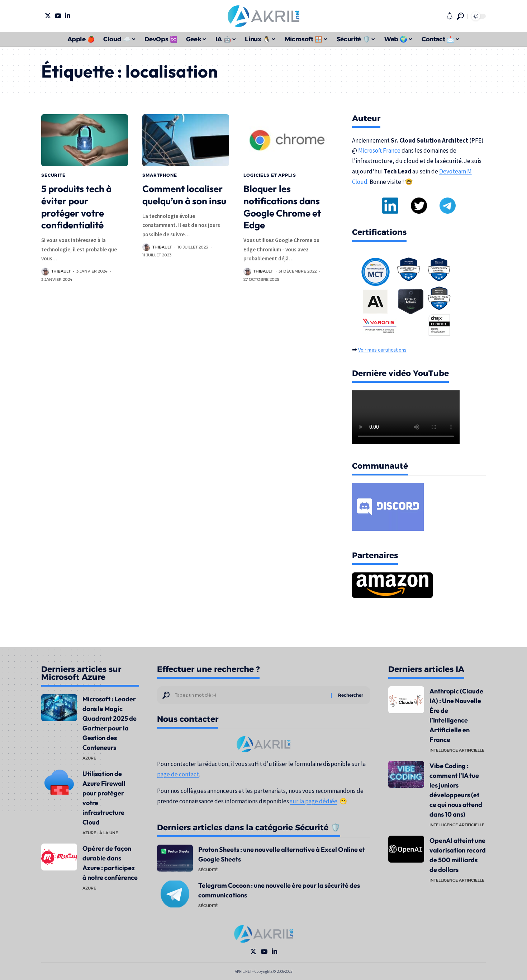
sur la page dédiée (313, 801)
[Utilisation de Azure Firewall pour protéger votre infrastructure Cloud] (59, 782)
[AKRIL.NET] (263, 16)
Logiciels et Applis (269, 175)
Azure (89, 758)
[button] (460, 16)
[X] (48, 16)
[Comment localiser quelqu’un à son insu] (185, 140)
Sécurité (53, 175)
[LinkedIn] (67, 16)
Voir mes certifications (382, 350)
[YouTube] (58, 16)
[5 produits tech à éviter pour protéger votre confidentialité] (84, 140)
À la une (108, 832)
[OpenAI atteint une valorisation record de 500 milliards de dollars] (406, 849)
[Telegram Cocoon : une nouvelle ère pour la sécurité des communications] (175, 894)
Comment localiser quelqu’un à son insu (184, 195)
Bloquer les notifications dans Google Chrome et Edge (282, 207)
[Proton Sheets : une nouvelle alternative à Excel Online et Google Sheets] (175, 858)
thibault (61, 271)
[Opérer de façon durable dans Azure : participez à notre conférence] (59, 857)
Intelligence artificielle (456, 750)
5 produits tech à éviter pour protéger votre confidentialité (76, 207)
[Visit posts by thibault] (45, 271)
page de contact (178, 774)
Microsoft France (379, 150)
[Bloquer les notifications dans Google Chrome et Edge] (286, 140)
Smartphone (159, 175)
